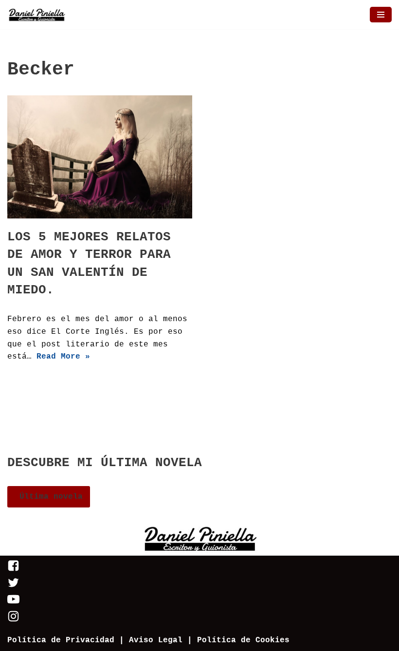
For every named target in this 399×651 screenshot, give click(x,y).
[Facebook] (13, 569)
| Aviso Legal (148, 640)
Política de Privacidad (60, 640)
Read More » (63, 356)
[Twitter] (13, 586)
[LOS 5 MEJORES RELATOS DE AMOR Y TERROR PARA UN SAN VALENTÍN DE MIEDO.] (99, 156)
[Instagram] (13, 620)
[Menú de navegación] (381, 14)
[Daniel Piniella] (36, 14)
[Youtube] (13, 603)
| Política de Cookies (238, 640)
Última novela (49, 496)
